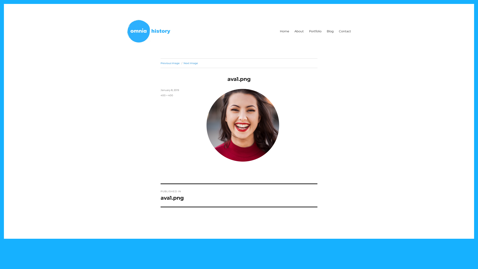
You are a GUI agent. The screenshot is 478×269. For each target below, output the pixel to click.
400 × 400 (167, 95)
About (299, 31)
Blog (330, 31)
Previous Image (170, 63)
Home (284, 31)
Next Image (191, 63)
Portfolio (315, 31)
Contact (345, 31)
